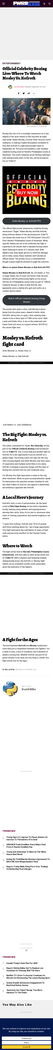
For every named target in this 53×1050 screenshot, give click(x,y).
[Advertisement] (26, 33)
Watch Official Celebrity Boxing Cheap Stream (26, 300)
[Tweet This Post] (23, 93)
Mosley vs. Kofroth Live (26, 670)
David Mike (20, 87)
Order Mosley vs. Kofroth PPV (26, 221)
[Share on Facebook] (18, 93)
